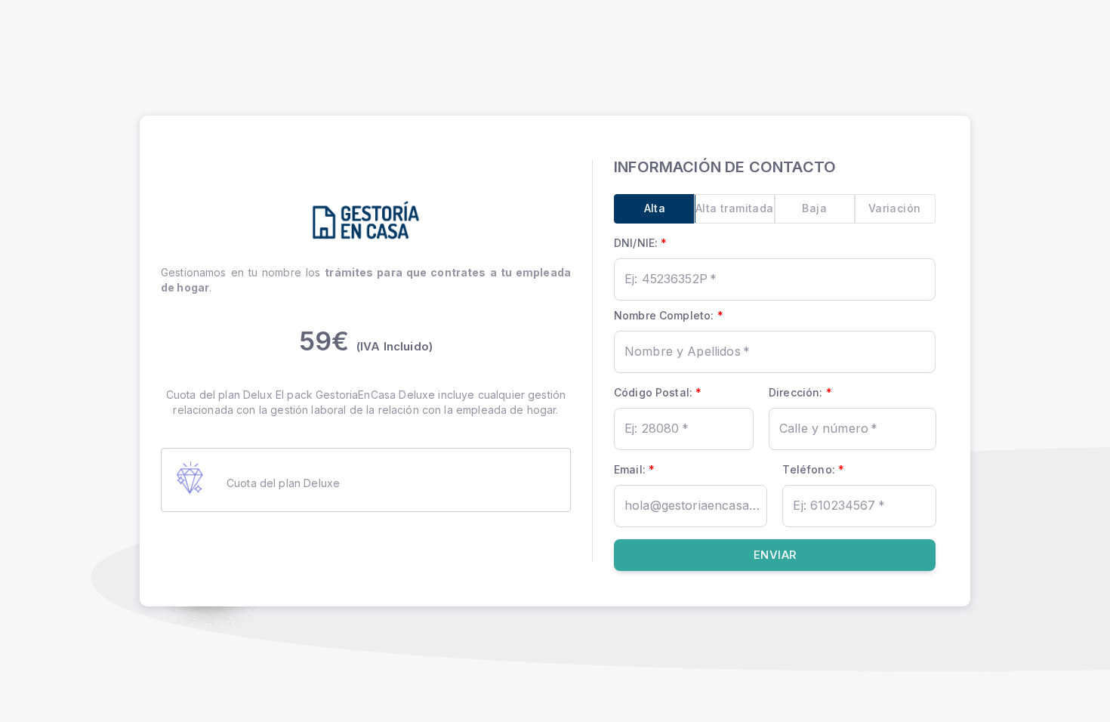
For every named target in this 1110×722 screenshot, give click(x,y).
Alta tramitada (734, 208)
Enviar (775, 555)
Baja (814, 208)
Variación (894, 208)
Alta (655, 208)
